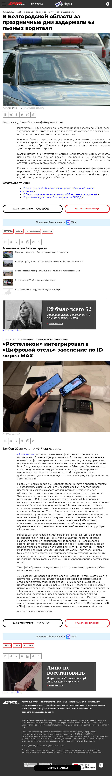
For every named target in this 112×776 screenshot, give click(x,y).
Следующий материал (57, 768)
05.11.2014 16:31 (9, 12)
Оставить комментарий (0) (87, 209)
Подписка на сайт (77, 702)
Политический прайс (82, 709)
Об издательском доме (32, 705)
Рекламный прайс (30, 702)
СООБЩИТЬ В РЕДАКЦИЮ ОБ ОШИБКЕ (38, 712)
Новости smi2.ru (12, 330)
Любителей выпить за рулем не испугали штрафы (37, 289)
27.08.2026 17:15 (9, 339)
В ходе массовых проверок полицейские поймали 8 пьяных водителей (47, 271)
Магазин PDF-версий (95, 705)
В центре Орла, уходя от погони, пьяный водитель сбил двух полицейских (49, 261)
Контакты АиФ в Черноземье (54, 702)
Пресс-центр (94, 702)
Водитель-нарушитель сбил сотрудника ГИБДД (52, 197)
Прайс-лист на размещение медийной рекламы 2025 (46, 709)
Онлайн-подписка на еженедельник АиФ (65, 705)
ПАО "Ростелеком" (11, 434)
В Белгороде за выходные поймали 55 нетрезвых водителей (60, 194)
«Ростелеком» (25, 454)
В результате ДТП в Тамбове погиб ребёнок (35, 280)
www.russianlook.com (34, 108)
